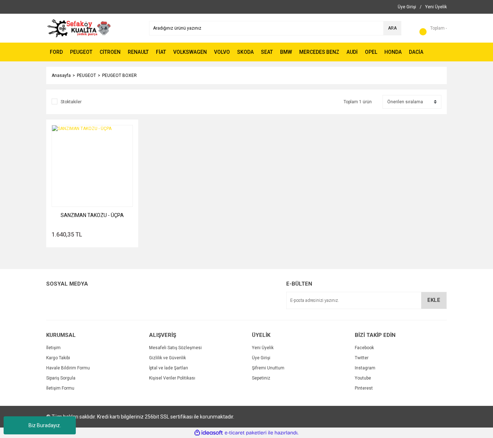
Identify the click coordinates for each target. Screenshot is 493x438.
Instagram (365, 367)
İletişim (53, 347)
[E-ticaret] (245, 433)
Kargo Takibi (58, 357)
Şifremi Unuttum (268, 367)
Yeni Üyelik (263, 347)
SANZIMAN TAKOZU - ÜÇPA (92, 215)
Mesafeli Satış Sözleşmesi (175, 347)
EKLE (433, 300)
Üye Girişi (261, 357)
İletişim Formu (60, 388)
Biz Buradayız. (45, 425)
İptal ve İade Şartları (168, 367)
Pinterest (364, 388)
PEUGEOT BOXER (119, 75)
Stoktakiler (71, 101)
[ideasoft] (208, 432)
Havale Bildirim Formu (68, 367)
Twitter (361, 357)
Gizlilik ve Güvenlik (167, 357)
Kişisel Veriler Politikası (172, 378)
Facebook (364, 347)
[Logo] (79, 27)
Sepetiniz (261, 378)
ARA (392, 28)
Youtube (363, 378)
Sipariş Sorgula (60, 378)
